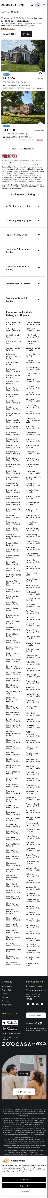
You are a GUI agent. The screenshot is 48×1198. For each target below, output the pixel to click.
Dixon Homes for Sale (12, 648)
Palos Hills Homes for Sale (33, 663)
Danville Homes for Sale (13, 609)
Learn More (34, 1152)
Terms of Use (7, 986)
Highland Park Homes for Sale (13, 897)
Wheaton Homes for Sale (33, 907)
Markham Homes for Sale (33, 453)
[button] (23, 206)
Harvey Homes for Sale (13, 870)
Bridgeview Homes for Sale (13, 453)
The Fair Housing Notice (33, 1147)
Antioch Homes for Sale (13, 349)
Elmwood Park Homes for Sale (13, 713)
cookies (10, 1165)
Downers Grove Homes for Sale (13, 660)
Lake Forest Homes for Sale (13, 963)
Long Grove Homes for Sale (33, 400)
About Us (5, 997)
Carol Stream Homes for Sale (13, 497)
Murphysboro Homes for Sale (33, 554)
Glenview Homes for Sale (13, 806)
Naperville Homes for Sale (33, 561)
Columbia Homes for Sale (13, 569)
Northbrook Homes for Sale (33, 593)
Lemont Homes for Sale (33, 355)
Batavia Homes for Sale (13, 382)
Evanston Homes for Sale (13, 720)
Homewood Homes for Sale (13, 925)
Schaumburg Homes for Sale (33, 779)
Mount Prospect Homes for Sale (33, 535)
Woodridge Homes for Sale (33, 945)
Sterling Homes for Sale (33, 818)
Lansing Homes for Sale (33, 349)
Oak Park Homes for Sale (33, 625)
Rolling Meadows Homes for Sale (33, 734)
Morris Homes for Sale (32, 523)
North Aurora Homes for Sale (33, 586)
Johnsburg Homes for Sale (13, 944)
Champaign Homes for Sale (13, 523)
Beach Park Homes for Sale (13, 389)
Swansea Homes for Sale (33, 843)
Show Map (24, 1073)
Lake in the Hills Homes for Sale (33, 323)
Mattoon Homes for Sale (33, 465)
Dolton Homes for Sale (12, 654)
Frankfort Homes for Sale (13, 760)
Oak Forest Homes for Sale (33, 612)
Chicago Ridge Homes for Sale (13, 550)
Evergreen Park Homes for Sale (13, 726)
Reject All (24, 1186)
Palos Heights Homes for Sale (33, 656)
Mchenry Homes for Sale (33, 478)
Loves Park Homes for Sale (33, 406)
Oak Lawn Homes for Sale (33, 618)
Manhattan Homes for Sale (33, 433)
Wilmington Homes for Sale (33, 926)
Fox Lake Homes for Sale (13, 753)
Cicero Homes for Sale (12, 556)
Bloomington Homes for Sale (13, 427)
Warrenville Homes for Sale (33, 881)
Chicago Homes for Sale (13, 544)
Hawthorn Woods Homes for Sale (13, 877)
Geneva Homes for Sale (13, 779)
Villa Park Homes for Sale (33, 875)
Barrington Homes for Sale (13, 370)
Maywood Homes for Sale (33, 472)
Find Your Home (24, 1092)
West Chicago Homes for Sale (33, 900)
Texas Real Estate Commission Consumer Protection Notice (24, 1143)
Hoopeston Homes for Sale (13, 931)
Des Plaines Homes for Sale (13, 641)
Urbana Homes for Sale (33, 862)
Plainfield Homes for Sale (33, 688)
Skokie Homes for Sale (32, 792)
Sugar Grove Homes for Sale (33, 837)
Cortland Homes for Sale (13, 576)
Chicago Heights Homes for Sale (13, 536)
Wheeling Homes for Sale (33, 913)
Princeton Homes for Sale (33, 701)
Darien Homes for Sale (12, 616)
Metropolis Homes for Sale (33, 484)
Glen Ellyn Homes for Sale (13, 792)
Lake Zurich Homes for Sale (33, 336)
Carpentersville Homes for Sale (13, 503)
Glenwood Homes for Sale (13, 813)
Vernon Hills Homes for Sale (33, 869)
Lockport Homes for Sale (33, 387)
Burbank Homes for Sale (13, 465)
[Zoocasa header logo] (12, 5)
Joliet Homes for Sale (13, 950)
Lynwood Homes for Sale (33, 412)
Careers (5, 994)
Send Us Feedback (36, 1015)
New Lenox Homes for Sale (33, 567)
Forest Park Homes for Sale (13, 747)
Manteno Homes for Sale (33, 440)
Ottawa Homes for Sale (33, 644)
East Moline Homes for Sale (13, 667)
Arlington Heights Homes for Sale (13, 356)
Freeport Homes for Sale (13, 766)
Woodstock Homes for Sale (33, 951)
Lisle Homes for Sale (33, 374)
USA (14, 149)
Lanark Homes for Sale (32, 342)
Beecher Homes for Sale (13, 395)
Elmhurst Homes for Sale (13, 707)
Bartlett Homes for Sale (13, 376)
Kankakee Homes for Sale (13, 957)
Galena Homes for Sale (13, 773)
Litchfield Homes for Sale (33, 380)
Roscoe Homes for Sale (32, 748)
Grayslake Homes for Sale (13, 832)
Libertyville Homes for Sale (33, 361)
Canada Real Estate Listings (10, 1038)
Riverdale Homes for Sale (33, 714)
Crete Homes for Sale (12, 597)
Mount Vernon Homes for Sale (33, 542)
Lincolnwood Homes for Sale (33, 368)
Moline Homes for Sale (32, 503)
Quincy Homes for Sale (32, 707)
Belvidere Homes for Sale (13, 408)
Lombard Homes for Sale (33, 393)
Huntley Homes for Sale (13, 938)
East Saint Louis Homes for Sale (13, 673)
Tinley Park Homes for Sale (33, 856)
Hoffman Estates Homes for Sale (13, 911)
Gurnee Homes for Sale (13, 845)
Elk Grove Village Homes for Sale (12, 700)
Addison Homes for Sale (13, 323)
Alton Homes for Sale (13, 342)
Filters (27, 34)
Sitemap (5, 1001)
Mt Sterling (29, 149)
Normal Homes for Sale (33, 580)
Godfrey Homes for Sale (13, 819)
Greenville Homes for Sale (13, 838)
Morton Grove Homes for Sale (33, 529)
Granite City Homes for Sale (13, 825)
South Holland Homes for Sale (33, 805)
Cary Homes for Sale (13, 510)
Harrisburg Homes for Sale (13, 864)
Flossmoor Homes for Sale (13, 741)
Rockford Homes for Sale (33, 726)
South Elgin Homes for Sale (33, 799)
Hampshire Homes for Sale (13, 851)
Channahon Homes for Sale (13, 529)
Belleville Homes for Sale (13, 402)
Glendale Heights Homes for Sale (13, 799)
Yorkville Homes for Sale (33, 958)
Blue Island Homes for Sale (13, 433)
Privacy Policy (7, 990)
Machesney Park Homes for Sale (33, 420)
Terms (9, 1171)
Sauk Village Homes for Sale (33, 773)
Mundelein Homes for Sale (33, 548)
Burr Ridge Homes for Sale (13, 472)
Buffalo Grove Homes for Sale (13, 459)
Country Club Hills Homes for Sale (13, 583)
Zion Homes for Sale (33, 964)
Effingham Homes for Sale (13, 686)
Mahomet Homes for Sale (33, 427)
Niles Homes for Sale (33, 574)
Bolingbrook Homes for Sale (13, 440)
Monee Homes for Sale (32, 510)
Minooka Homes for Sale (33, 491)
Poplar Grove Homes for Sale (33, 695)
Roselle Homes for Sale (32, 754)
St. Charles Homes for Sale (33, 811)
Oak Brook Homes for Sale (33, 605)
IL (20, 149)
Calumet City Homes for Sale (13, 484)
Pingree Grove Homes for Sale (33, 682)
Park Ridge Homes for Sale (33, 675)
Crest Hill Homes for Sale (13, 590)
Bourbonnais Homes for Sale (13, 446)
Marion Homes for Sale (32, 446)
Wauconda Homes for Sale (33, 888)
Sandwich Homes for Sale (33, 767)
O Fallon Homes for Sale (33, 599)
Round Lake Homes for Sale (33, 760)
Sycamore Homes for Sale (33, 849)
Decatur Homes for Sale (13, 622)
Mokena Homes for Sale (33, 497)
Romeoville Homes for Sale (33, 741)
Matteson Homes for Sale (33, 459)
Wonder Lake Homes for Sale (33, 932)
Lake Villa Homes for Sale (33, 329)
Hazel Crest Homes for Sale (13, 885)
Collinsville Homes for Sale (13, 563)
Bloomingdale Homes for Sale (13, 421)
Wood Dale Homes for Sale (33, 939)
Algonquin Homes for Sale (13, 329)
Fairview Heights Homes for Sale (13, 733)
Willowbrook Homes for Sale (33, 920)
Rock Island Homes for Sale (33, 720)
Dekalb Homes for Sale (13, 635)
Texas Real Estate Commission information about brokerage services (24, 1141)
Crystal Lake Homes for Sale (13, 603)
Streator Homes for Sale (33, 830)
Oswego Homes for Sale (33, 637)
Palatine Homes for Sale (33, 650)
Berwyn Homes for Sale (13, 414)
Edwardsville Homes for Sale (13, 679)
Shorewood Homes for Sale (33, 786)
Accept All (24, 1179)
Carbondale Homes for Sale (13, 491)
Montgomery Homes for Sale (33, 516)
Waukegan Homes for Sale (33, 894)
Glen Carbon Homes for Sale (13, 785)
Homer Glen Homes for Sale (13, 919)
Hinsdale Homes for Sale (13, 904)
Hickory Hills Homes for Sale (13, 891)
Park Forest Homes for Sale (33, 669)
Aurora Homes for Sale (12, 363)
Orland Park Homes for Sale (33, 631)
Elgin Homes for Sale (13, 692)
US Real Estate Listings (11, 1033)
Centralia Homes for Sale (13, 516)
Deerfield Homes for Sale (13, 628)
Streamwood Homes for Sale (33, 824)
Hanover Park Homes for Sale (13, 857)
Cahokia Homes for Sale (13, 478)
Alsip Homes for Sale (13, 336)
